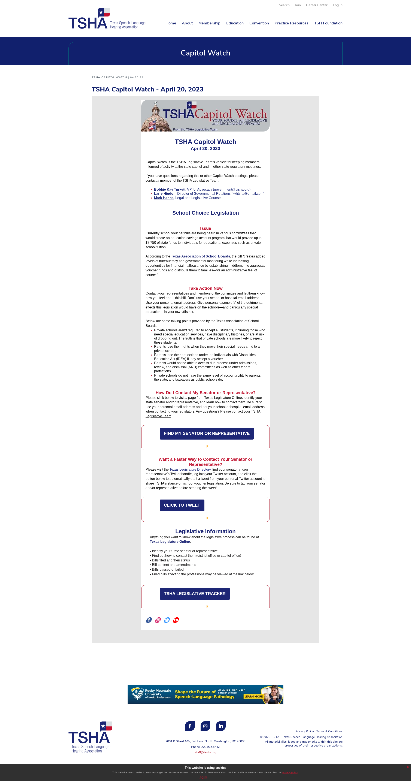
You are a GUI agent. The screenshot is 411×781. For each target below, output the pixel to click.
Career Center (317, 5)
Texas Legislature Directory (190, 469)
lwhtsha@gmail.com (247, 193)
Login (72, 763)
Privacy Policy (304, 731)
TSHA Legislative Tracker (195, 593)
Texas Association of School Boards (200, 256)
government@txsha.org (231, 189)
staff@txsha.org (205, 752)
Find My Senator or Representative (207, 433)
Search (284, 5)
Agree (203, 777)
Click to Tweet (182, 505)
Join (298, 5)
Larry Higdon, (165, 193)
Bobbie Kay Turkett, (170, 189)
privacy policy (290, 772)
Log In (337, 5)
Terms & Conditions (329, 731)
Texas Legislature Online (170, 541)
